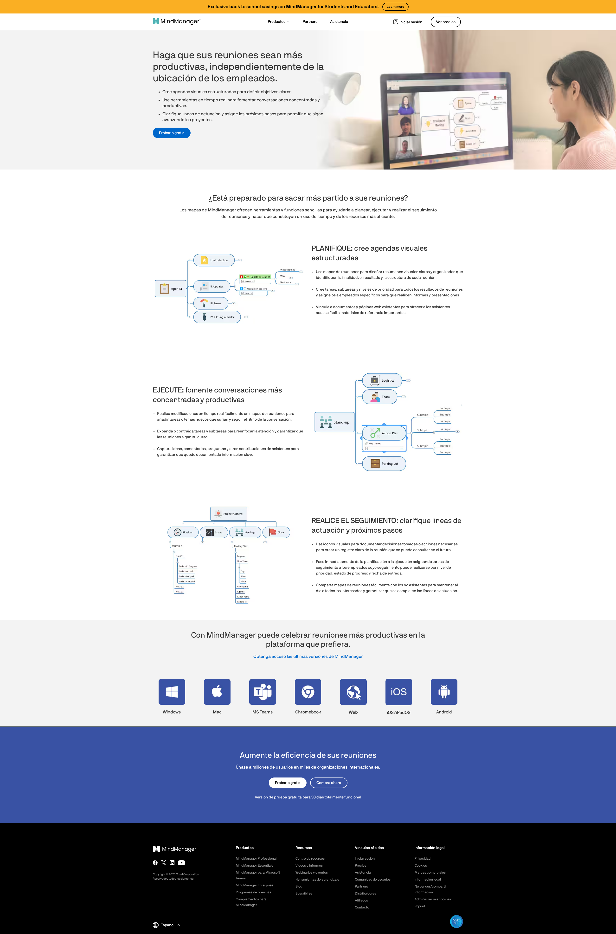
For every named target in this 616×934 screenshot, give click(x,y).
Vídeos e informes (309, 865)
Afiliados (361, 900)
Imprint (420, 906)
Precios (360, 865)
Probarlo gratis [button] (171, 133)
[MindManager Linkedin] (172, 862)
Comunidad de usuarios (373, 879)
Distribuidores (365, 893)
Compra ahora (328, 783)
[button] (279, 22)
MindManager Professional (256, 858)
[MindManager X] (163, 862)
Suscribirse (303, 893)
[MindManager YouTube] (181, 862)
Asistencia (363, 872)
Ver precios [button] (446, 22)
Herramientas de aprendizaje (317, 879)
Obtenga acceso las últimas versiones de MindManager (308, 656)
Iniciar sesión (410, 22)
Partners (361, 886)
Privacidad (422, 858)
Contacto (362, 907)
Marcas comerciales (430, 872)
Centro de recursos (310, 858)
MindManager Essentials (254, 865)
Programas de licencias (253, 892)
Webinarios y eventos (311, 872)
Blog (298, 886)
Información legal (428, 879)
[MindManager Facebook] (155, 862)
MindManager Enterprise (254, 885)
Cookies (421, 865)
